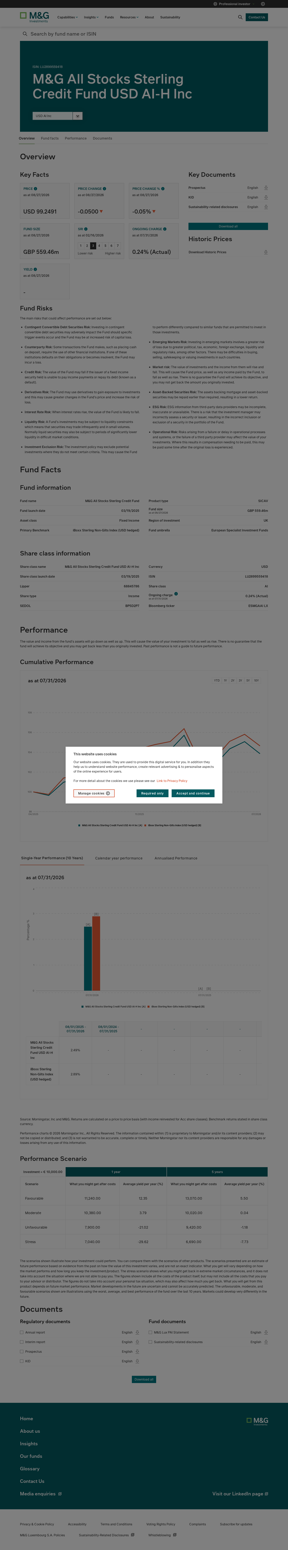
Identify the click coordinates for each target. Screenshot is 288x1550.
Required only (152, 793)
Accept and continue (193, 793)
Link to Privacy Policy (172, 781)
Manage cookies (91, 793)
